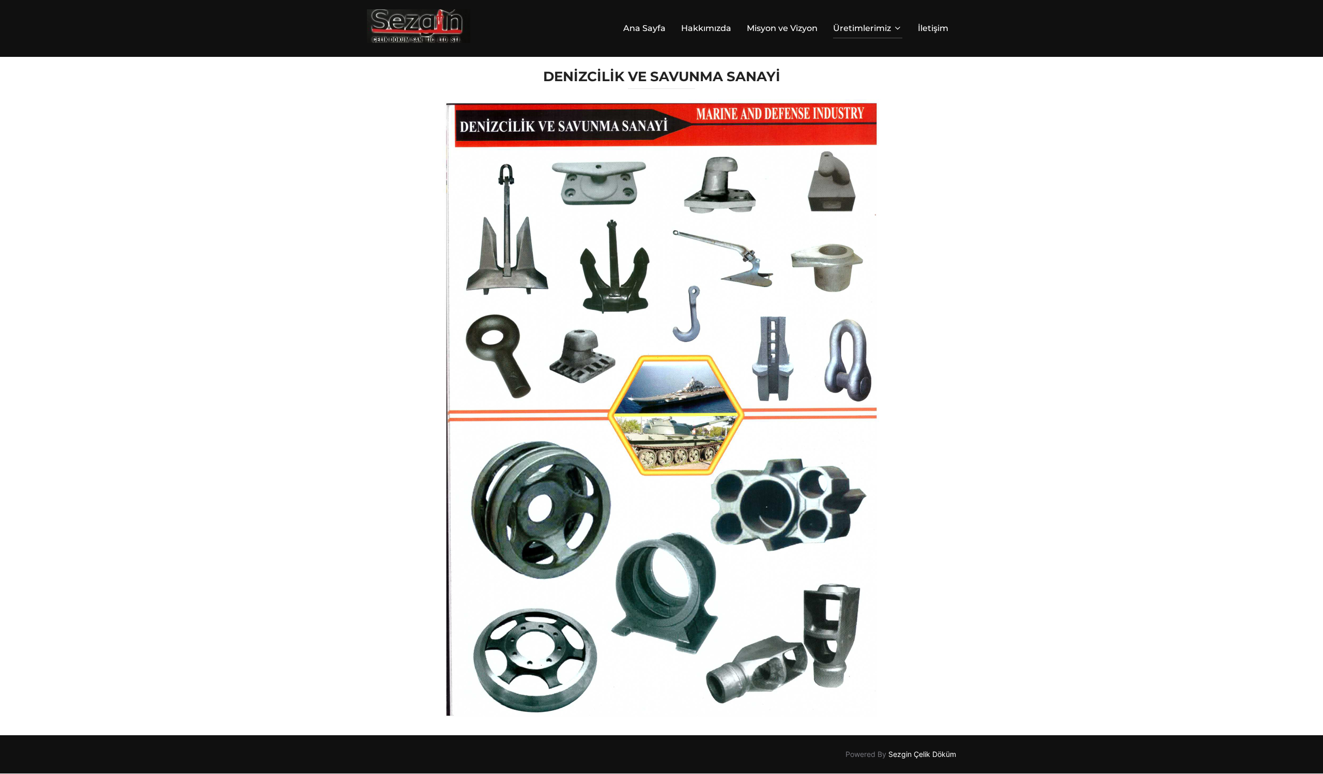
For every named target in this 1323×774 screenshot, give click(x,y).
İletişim (933, 28)
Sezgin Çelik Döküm (922, 754)
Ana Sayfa (644, 28)
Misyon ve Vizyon (782, 28)
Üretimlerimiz (862, 28)
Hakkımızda (706, 28)
